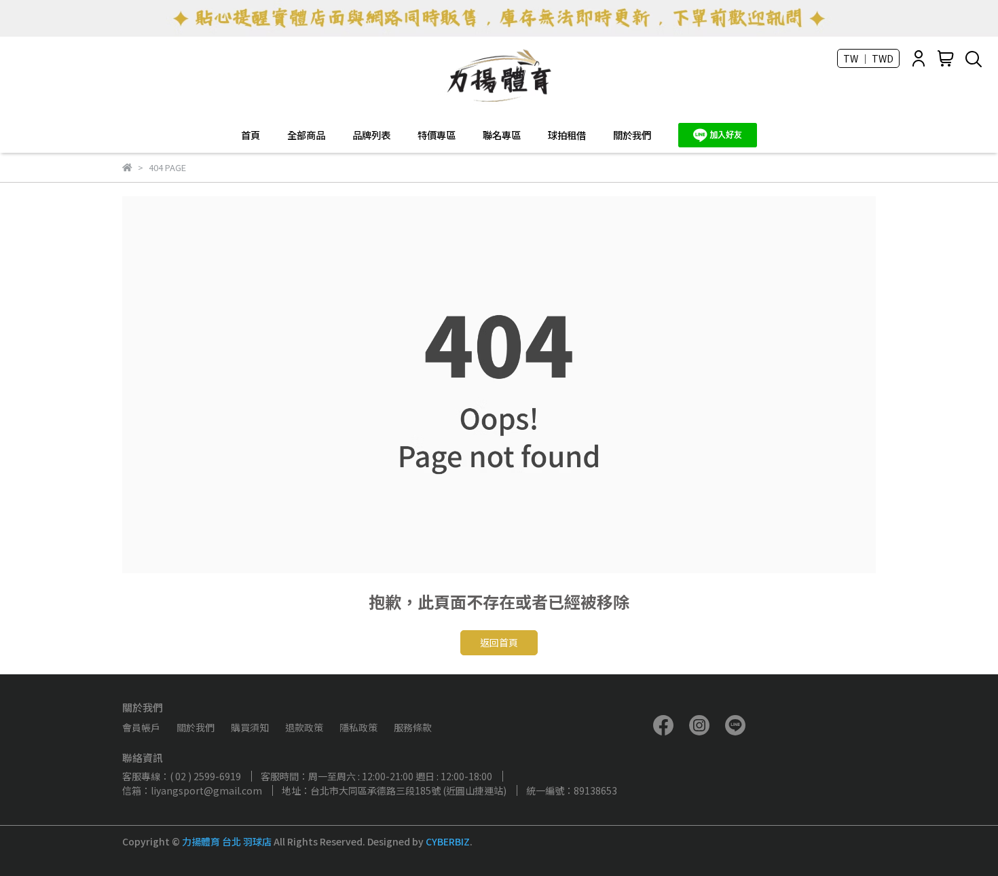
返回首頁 (499, 642)
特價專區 (437, 135)
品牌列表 (371, 135)
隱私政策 (358, 727)
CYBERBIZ (448, 841)
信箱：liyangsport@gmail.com (192, 790)
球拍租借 (567, 135)
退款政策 (304, 727)
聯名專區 (502, 135)
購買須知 (250, 727)
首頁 (250, 135)
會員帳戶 (141, 727)
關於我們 (632, 135)
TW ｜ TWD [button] (868, 58)
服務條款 (413, 727)
